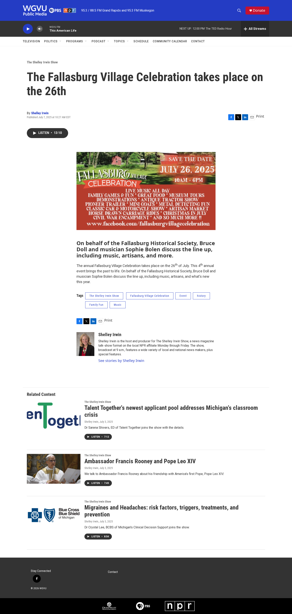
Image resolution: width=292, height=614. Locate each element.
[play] (28, 29)
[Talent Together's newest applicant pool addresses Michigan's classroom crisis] (53, 415)
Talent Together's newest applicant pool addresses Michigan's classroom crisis (171, 411)
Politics (51, 41)
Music (117, 304)
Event (183, 295)
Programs (74, 41)
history (201, 295)
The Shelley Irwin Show (42, 62)
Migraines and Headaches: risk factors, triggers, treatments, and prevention (161, 511)
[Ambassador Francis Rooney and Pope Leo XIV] (53, 469)
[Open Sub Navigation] (60, 41)
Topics (119, 41)
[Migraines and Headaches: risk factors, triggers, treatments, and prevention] (53, 515)
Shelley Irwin (39, 113)
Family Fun (96, 304)
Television (31, 41)
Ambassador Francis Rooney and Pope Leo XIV (140, 461)
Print (260, 116)
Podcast (98, 41)
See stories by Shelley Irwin (121, 360)
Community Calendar (170, 41)
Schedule (141, 41)
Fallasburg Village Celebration (149, 295)
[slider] (46, 29)
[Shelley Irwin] (85, 344)
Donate (259, 10)
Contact (198, 41)
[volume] (39, 28)
